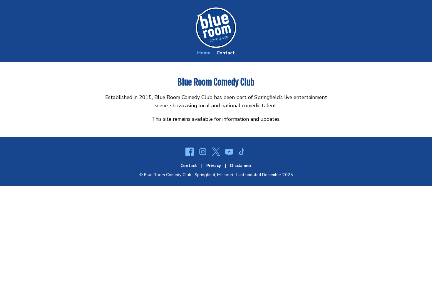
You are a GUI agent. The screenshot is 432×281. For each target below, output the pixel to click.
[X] (216, 153)
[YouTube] (229, 153)
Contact (226, 53)
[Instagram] (203, 153)
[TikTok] (242, 153)
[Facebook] (189, 153)
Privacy (213, 165)
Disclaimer (241, 165)
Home (204, 53)
